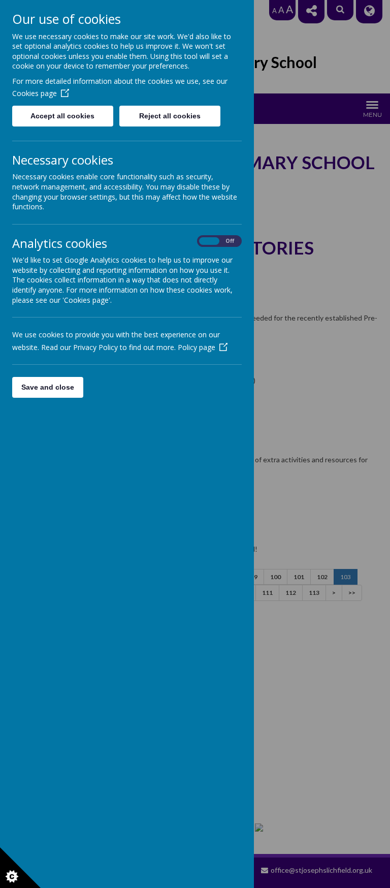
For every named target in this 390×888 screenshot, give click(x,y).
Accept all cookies (62, 116)
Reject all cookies (170, 116)
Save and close (47, 387)
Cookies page (34, 93)
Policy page (196, 347)
